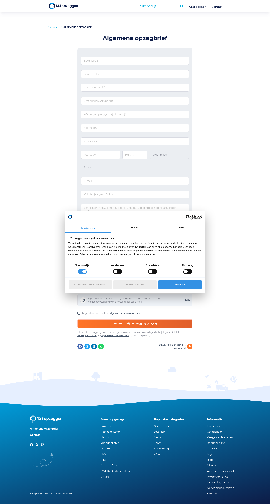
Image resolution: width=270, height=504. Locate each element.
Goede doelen (163, 426)
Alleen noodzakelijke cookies (90, 284)
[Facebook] (80, 346)
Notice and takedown (220, 488)
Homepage (214, 426)
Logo (210, 454)
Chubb (105, 476)
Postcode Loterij (111, 431)
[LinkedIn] (94, 346)
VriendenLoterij (110, 443)
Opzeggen (53, 27)
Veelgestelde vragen (220, 437)
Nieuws (211, 465)
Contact (216, 7)
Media (158, 437)
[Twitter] (87, 346)
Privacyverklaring (88, 335)
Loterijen (159, 431)
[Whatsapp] (101, 346)
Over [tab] (182, 227)
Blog (210, 459)
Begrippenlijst (216, 443)
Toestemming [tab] (88, 228)
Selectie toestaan (135, 284)
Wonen (158, 454)
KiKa (103, 459)
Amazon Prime (110, 465)
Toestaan (180, 284)
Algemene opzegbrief (44, 428)
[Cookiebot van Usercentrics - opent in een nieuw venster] (188, 217)
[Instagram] (42, 444)
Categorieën (197, 7)
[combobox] (158, 6)
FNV (103, 454)
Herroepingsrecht (218, 482)
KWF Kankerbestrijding (115, 471)
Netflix (105, 437)
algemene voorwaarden (125, 313)
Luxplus (106, 426)
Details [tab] (135, 227)
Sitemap (212, 493)
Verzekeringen (163, 448)
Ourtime (106, 448)
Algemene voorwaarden (222, 471)
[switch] (117, 271)
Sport (157, 443)
